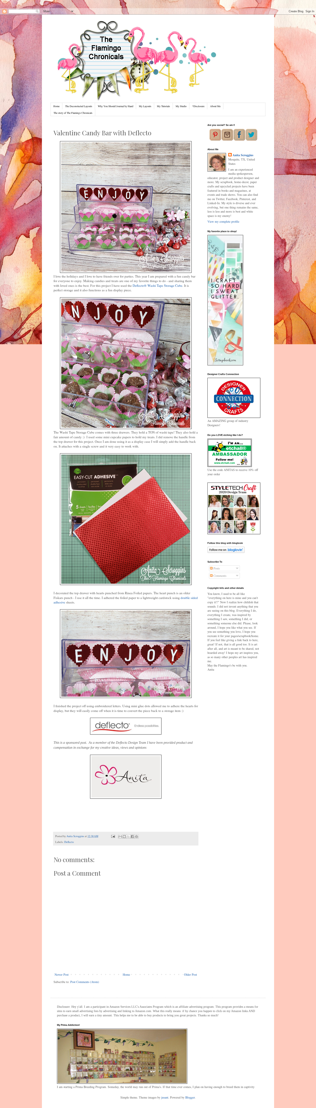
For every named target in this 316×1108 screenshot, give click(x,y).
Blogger (190, 1097)
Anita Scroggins (243, 155)
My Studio (181, 106)
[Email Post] (112, 836)
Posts (216, 568)
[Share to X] (128, 836)
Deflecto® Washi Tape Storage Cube (157, 285)
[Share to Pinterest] (136, 836)
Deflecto (69, 842)
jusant (164, 1097)
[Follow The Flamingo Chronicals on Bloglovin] (226, 552)
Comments (219, 576)
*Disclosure (198, 106)
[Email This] (120, 836)
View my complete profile (223, 221)
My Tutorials (163, 106)
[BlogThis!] (124, 836)
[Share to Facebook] (132, 836)
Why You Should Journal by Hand (115, 106)
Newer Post (62, 974)
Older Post (190, 974)
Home (56, 106)
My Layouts (145, 106)
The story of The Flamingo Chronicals (73, 112)
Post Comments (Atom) (84, 982)
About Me (215, 106)
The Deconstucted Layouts (78, 106)
